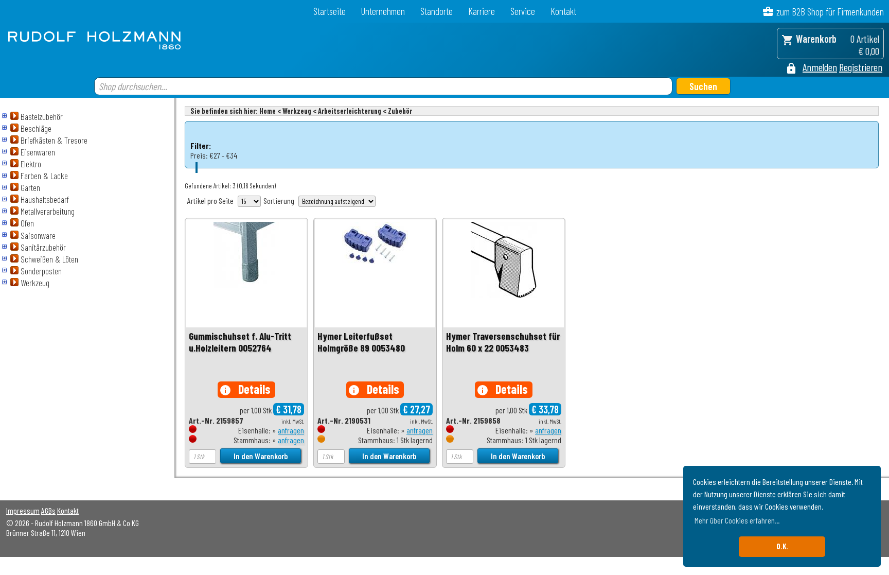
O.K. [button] (782, 546)
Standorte (436, 11)
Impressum (23, 510)
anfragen (291, 430)
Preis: (199, 155)
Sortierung (278, 200)
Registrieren (860, 67)
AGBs (48, 510)
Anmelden (820, 67)
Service (522, 11)
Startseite (329, 11)
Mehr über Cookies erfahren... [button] (737, 520)
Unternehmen (383, 11)
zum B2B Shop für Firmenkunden (830, 12)
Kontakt (563, 11)
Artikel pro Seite (210, 200)
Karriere (481, 11)
